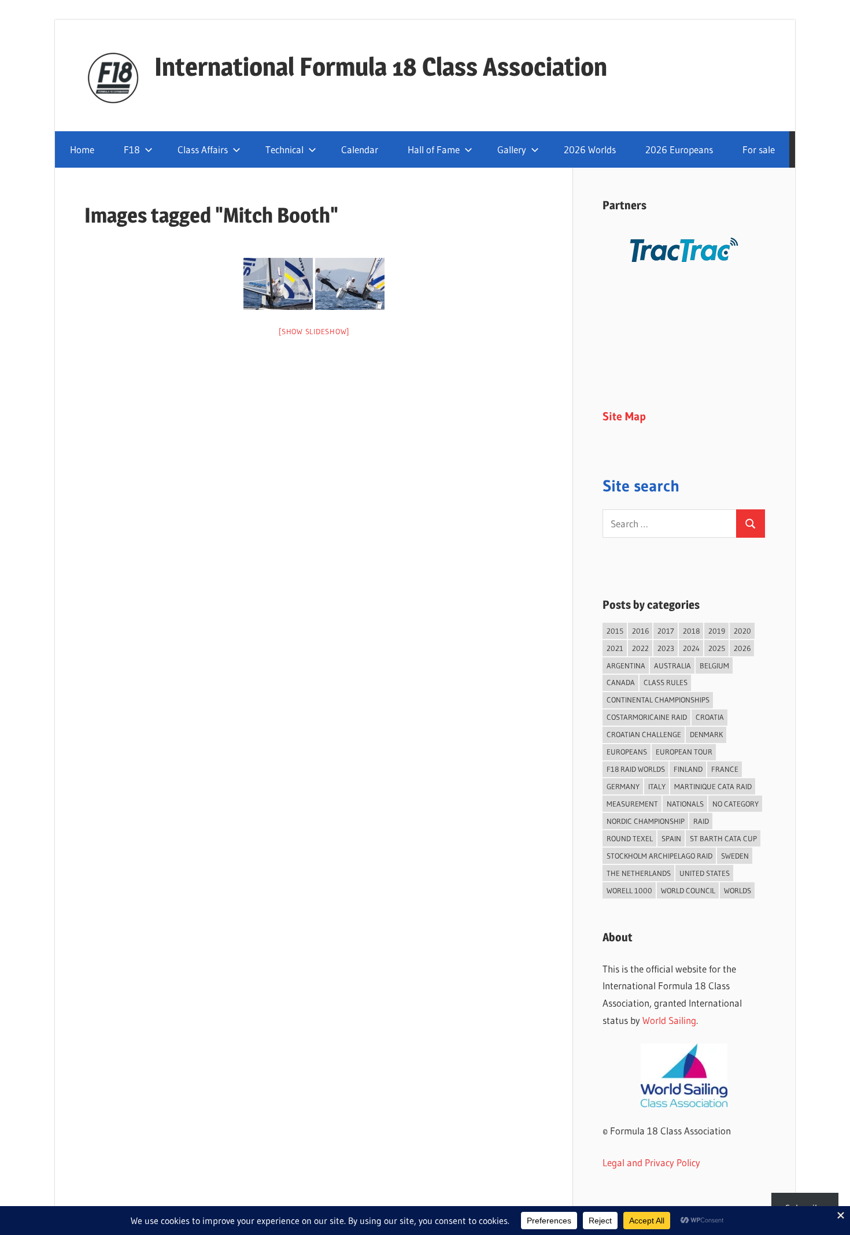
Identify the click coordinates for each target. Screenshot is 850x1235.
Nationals (685, 803)
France (724, 769)
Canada (621, 682)
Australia (672, 665)
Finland (688, 769)
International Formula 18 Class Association (380, 66)
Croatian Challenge (644, 734)
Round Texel (630, 838)
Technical (284, 149)
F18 (132, 149)
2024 (691, 648)
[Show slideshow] (314, 331)
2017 (665, 630)
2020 (742, 630)
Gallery (511, 149)
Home (82, 149)
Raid (701, 821)
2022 (640, 648)
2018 (691, 630)
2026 (742, 648)
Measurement (632, 803)
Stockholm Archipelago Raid (659, 855)
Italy (657, 786)
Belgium (714, 665)
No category (735, 803)
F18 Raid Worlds (636, 769)
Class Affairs (203, 149)
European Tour (684, 751)
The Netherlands (639, 873)
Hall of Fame (434, 149)
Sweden (735, 855)
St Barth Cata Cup (723, 838)
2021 (615, 648)
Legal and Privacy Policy (651, 1162)
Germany (623, 786)
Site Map (624, 416)
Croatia (710, 717)
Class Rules (666, 682)
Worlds (737, 890)
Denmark (706, 734)
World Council (688, 890)
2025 (716, 648)
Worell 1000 (629, 890)
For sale (758, 149)
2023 (665, 648)
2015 (615, 630)
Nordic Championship (646, 821)
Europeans (627, 751)
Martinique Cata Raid (713, 786)
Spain (671, 838)
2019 (716, 630)
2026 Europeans (679, 149)
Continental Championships (658, 699)
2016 (640, 630)
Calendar (359, 149)
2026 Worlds (590, 149)
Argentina (626, 665)
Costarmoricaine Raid (647, 717)
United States (704, 873)
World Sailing (669, 1020)
